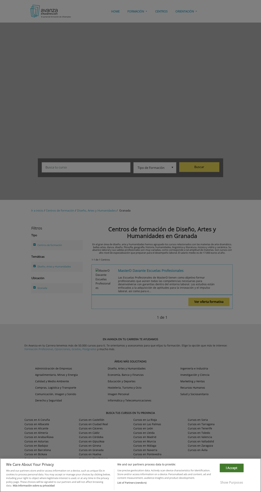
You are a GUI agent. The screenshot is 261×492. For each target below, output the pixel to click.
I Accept (231, 468)
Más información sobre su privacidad (34, 485)
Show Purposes (231, 482)
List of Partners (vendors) (132, 482)
